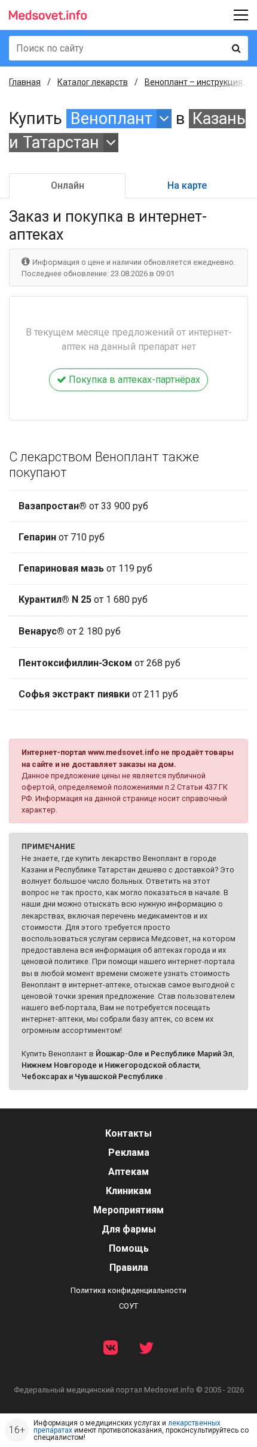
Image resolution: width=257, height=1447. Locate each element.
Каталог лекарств (92, 82)
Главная (25, 82)
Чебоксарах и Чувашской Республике (92, 1076)
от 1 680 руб (83, 599)
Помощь (129, 1248)
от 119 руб (85, 568)
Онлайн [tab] (67, 185)
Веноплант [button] (111, 118)
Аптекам (128, 1171)
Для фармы (129, 1229)
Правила (128, 1267)
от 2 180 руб (70, 631)
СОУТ (128, 1305)
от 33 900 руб (83, 506)
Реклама (128, 1152)
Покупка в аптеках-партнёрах (133, 379)
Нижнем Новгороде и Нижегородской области (110, 1065)
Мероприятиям (128, 1210)
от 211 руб (98, 694)
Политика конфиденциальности (128, 1290)
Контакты (128, 1133)
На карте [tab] (187, 185)
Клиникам (128, 1191)
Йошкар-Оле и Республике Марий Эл (164, 1053)
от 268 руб (99, 663)
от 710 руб (62, 537)
